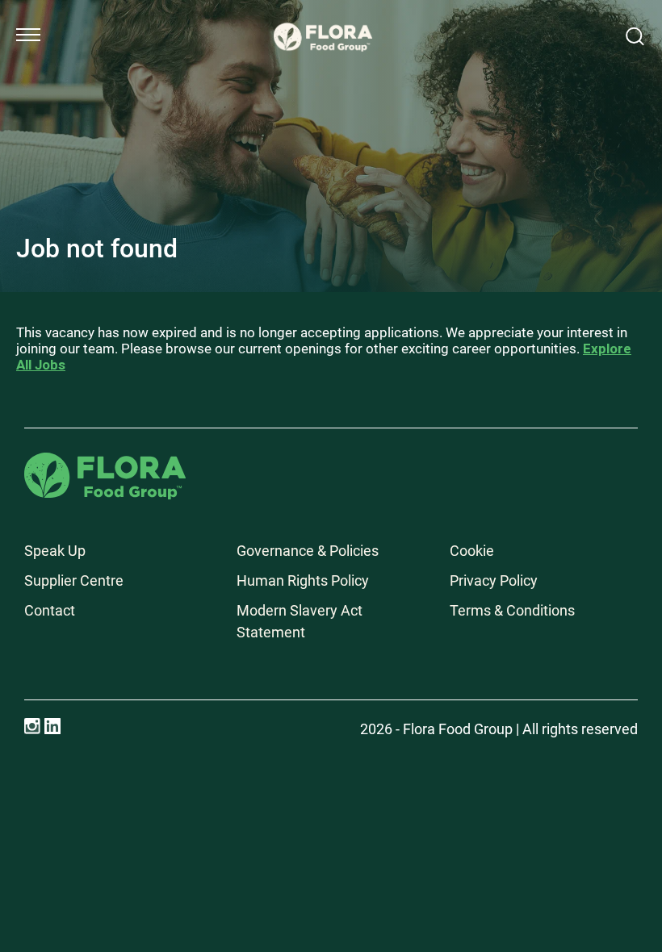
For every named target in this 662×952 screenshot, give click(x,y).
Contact (49, 610)
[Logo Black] (323, 18)
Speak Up (55, 550)
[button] (28, 34)
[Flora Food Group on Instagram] (32, 726)
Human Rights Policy (303, 580)
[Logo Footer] (105, 463)
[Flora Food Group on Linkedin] (52, 726)
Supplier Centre (74, 580)
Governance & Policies (308, 550)
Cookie (472, 550)
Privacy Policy (494, 580)
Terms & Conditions (512, 610)
